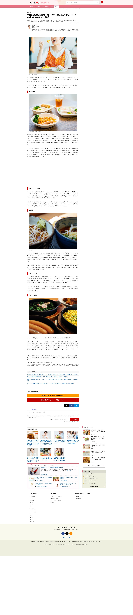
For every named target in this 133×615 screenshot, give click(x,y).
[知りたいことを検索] (97, 2)
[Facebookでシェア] (71, 405)
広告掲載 (47, 541)
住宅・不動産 (32, 496)
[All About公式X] (67, 533)
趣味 (31, 515)
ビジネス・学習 (33, 509)
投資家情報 (42, 541)
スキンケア (39, 6)
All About (31, 9)
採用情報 (37, 541)
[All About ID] (102, 2)
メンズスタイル (33, 511)
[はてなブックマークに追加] (76, 405)
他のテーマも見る (94, 486)
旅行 (31, 513)
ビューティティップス (64, 486)
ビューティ (37, 9)
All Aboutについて (67, 541)
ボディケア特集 (44, 474)
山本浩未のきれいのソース (41, 486)
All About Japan (78, 498)
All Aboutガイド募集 (54, 498)
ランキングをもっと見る (94, 465)
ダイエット (56, 6)
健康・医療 (32, 500)
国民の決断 (53, 502)
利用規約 (51, 541)
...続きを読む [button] (76, 30)
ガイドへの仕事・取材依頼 (56, 500)
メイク (35, 6)
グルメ (31, 519)
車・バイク (32, 521)
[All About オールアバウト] (35, 3)
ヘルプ (100, 541)
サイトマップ (95, 541)
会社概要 (33, 541)
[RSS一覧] (70, 533)
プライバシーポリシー (58, 541)
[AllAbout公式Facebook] (63, 533)
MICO (31, 6)
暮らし (31, 506)
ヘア (43, 6)
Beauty (45, 2)
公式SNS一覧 (66, 537)
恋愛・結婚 (32, 508)
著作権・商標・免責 (75, 541)
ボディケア (47, 6)
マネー (31, 498)
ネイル (52, 6)
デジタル (31, 504)
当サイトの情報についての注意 (86, 541)
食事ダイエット (50, 9)
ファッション (32, 517)
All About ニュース (78, 496)
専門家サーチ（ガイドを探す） (56, 496)
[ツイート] (66, 405)
